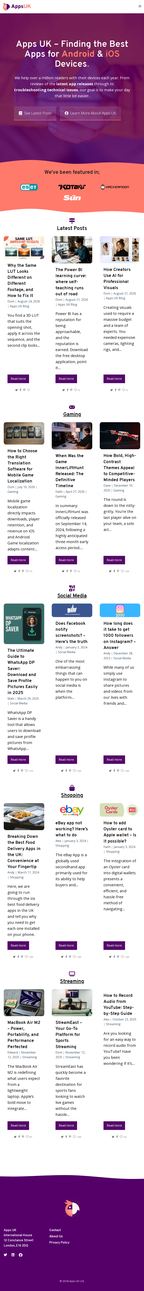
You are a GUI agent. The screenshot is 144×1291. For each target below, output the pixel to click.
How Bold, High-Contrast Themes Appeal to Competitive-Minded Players (120, 468)
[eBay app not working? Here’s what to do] (72, 813)
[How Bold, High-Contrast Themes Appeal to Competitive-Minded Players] (120, 446)
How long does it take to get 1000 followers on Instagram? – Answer (120, 636)
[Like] (29, 390)
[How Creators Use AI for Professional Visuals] (120, 260)
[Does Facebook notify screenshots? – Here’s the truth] (72, 613)
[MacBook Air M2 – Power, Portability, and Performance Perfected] (24, 1013)
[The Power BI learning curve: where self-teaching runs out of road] (72, 260)
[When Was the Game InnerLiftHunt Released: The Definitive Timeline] (72, 446)
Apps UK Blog (19, 306)
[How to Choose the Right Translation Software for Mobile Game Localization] (24, 441)
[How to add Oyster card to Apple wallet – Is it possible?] (120, 813)
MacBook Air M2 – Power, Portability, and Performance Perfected (24, 1035)
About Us (56, 1236)
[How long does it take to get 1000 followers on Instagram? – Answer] (120, 613)
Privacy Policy (59, 1243)
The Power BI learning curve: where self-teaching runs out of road (71, 282)
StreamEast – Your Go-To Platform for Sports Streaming (69, 1035)
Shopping (17, 877)
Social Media (18, 703)
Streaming (29, 1057)
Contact (55, 1230)
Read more (18, 379)
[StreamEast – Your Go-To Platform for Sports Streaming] (72, 1013)
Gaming (13, 492)
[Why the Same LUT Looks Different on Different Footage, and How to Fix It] (24, 256)
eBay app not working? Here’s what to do (72, 829)
